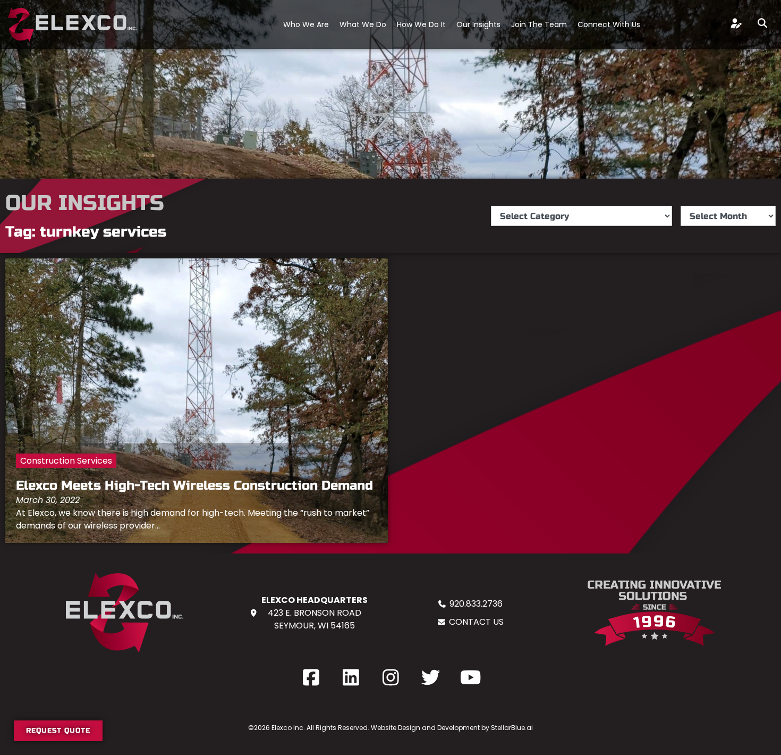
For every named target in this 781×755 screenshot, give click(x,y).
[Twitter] (430, 676)
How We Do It (421, 24)
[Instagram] (390, 676)
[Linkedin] (350, 676)
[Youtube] (470, 676)
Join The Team (539, 24)
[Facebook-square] (310, 676)
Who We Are (306, 24)
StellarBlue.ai (512, 727)
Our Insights (478, 24)
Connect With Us (609, 24)
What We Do (362, 24)
